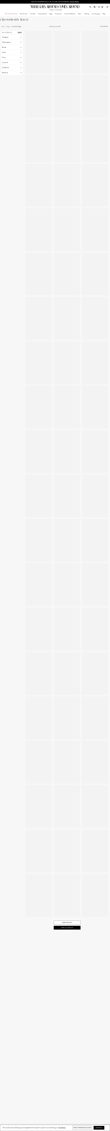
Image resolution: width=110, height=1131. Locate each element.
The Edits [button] (32, 14)
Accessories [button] (58, 14)
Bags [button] (51, 14)
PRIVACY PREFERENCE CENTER (82, 1128)
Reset (20, 32)
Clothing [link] (86, 14)
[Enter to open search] (90, 7)
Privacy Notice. (62, 1128)
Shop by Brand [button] (42, 14)
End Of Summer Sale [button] (11, 14)
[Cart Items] (102, 7)
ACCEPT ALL (99, 1128)
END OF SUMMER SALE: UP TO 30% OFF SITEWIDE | (55, 2)
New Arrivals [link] (23, 14)
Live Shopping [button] (96, 14)
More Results (67, 922)
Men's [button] (79, 14)
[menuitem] (24, 13)
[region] (55, 1128)
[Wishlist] (99, 7)
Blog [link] (104, 14)
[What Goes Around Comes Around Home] (55, 6)
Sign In (95, 7)
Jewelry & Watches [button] (69, 14)
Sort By (105, 26)
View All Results (67, 928)
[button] (107, 7)
